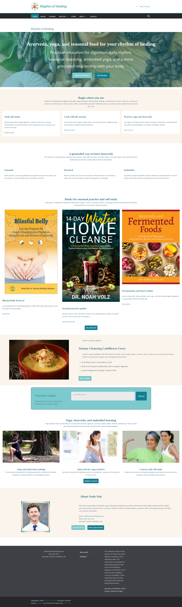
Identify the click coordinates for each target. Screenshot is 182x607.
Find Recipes (102, 75)
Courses (52, 16)
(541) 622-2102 (89, 519)
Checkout (83, 557)
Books (43, 16)
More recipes (85, 378)
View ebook (126, 304)
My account (84, 552)
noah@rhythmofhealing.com (94, 516)
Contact (93, 16)
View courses (128, 130)
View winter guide (68, 322)
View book (5, 314)
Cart (140, 6)
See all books (91, 328)
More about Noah (96, 527)
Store (73, 16)
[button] (67, 16)
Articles (62, 16)
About (81, 16)
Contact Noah (78, 527)
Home (35, 16)
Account (147, 6)
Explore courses (91, 481)
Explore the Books (82, 75)
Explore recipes (69, 130)
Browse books (9, 133)
